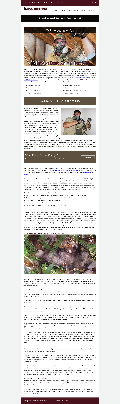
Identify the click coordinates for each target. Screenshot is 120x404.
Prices (76, 10)
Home (55, 10)
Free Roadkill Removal (78, 78)
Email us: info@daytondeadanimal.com (61, 2)
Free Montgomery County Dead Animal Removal (63, 170)
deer (55, 168)
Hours (70, 10)
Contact (92, 10)
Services (62, 10)
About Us (84, 10)
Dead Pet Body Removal (31, 80)
